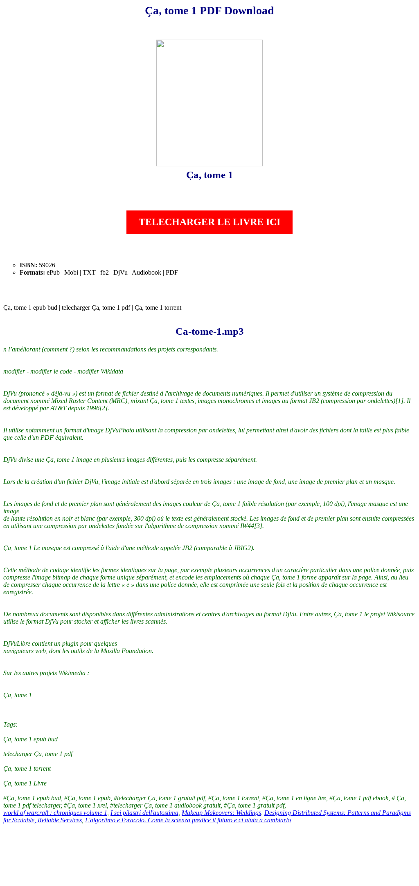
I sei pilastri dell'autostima (144, 812)
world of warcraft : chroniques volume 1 (55, 812)
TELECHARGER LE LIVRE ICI (209, 222)
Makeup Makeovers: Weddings (221, 812)
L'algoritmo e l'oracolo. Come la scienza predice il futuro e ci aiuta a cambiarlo (188, 820)
